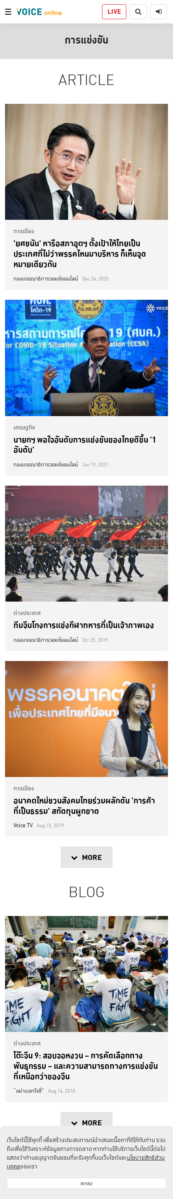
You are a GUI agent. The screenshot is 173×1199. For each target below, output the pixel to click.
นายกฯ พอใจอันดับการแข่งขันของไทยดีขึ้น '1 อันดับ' (84, 444)
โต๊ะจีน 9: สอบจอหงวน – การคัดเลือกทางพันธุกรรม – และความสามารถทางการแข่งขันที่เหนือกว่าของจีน (85, 1065)
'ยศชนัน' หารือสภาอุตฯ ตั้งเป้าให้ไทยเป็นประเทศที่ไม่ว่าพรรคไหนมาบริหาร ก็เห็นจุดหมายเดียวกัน (79, 253)
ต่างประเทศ (27, 613)
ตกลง (86, 1183)
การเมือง (23, 231)
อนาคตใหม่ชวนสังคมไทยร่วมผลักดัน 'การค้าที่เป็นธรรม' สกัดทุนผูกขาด (84, 805)
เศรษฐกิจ (24, 427)
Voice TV (23, 825)
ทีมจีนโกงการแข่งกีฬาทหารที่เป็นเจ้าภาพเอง (83, 625)
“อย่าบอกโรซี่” (28, 1091)
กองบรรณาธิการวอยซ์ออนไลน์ (45, 279)
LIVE (114, 11)
